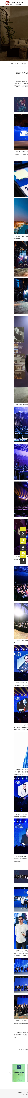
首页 (18, 64)
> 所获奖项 (23, 64)
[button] (10, 1071)
